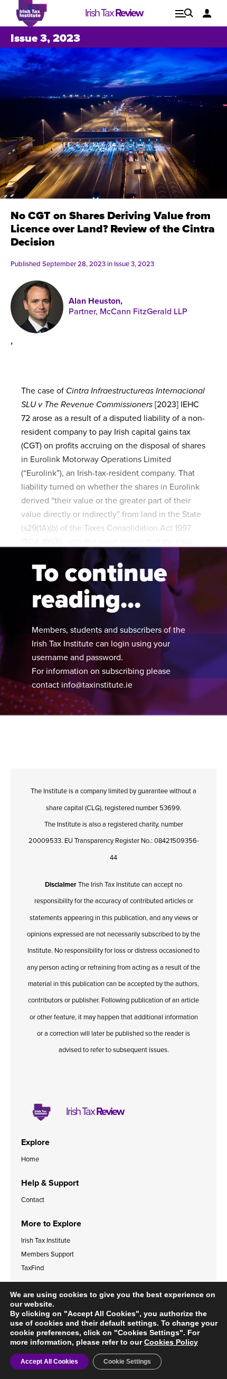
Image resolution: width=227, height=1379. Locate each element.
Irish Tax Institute (45, 1240)
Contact (32, 1200)
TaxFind (32, 1268)
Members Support (47, 1254)
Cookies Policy (171, 1342)
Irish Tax (114, 13)
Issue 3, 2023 (45, 38)
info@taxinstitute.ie (97, 685)
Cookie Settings (127, 1361)
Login (207, 13)
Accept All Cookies (49, 1361)
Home (30, 1159)
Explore (184, 13)
